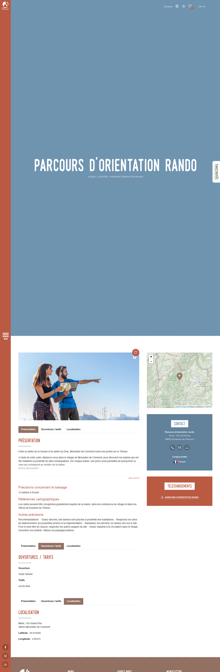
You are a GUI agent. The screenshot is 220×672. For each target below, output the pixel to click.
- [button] (151, 361)
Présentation (28, 546)
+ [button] (151, 356)
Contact (168, 7)
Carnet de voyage (190, 6)
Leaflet (177, 406)
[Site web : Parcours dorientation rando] (187, 447)
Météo (183, 6)
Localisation (74, 429)
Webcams (177, 6)
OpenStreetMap (188, 406)
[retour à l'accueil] (5, 5)
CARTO (208, 406)
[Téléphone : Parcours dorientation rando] (172, 447)
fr (200, 7)
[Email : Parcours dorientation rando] (179, 447)
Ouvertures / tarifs (51, 429)
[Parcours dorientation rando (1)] (78, 386)
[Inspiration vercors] (216, 172)
